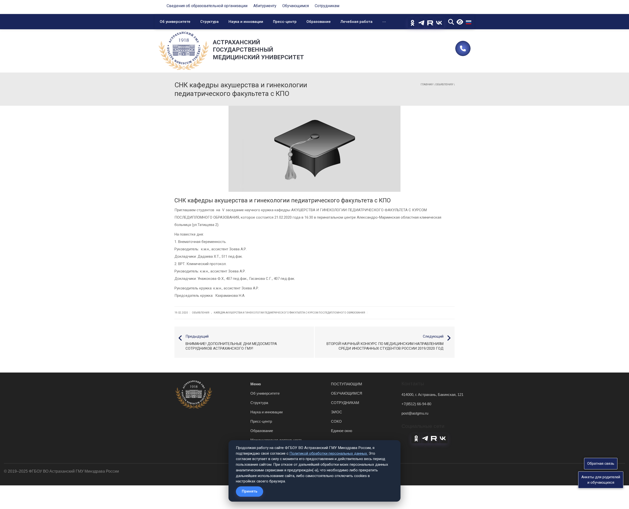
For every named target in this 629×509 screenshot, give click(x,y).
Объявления (444, 84)
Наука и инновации (246, 21)
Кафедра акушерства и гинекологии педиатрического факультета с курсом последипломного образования (289, 312)
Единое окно (341, 431)
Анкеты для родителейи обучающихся (600, 479)
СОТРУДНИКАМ (345, 403)
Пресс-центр (285, 21)
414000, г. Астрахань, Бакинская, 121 (432, 394)
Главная (427, 84)
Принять (249, 491)
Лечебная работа (356, 21)
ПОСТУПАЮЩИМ (346, 384)
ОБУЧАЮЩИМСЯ (346, 393)
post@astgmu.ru (414, 413)
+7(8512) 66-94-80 (416, 404)
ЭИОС (336, 412)
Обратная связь (600, 463)
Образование (318, 21)
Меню (255, 384)
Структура (209, 21)
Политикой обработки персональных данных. (328, 453)
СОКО (336, 421)
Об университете (175, 21)
